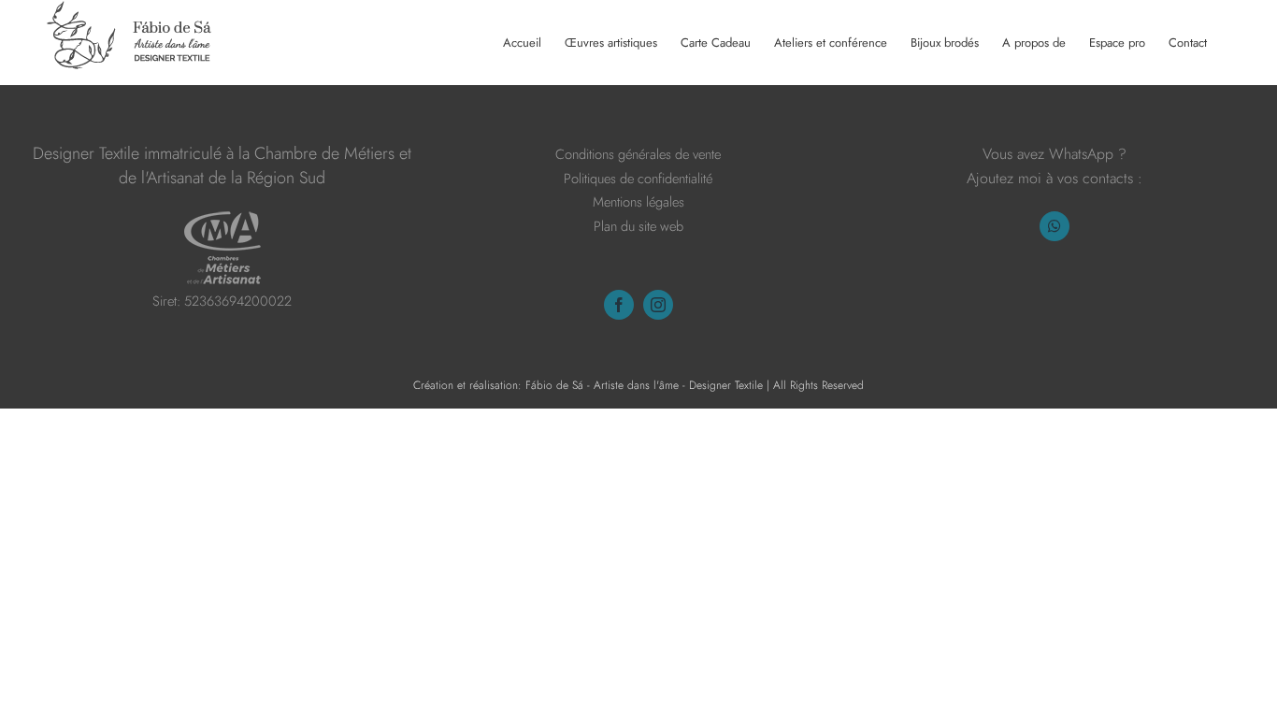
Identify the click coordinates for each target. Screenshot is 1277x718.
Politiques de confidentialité (638, 178)
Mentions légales (638, 201)
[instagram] (658, 305)
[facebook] (619, 305)
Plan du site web (638, 226)
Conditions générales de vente (638, 154)
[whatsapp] (1054, 226)
